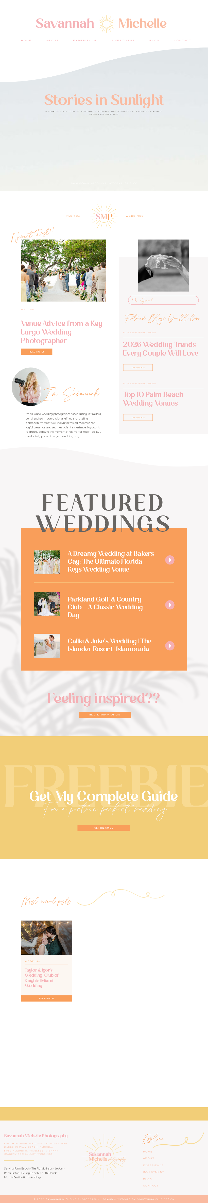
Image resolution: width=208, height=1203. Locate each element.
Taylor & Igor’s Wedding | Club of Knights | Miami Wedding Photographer (42, 980)
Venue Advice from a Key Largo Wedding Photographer (61, 332)
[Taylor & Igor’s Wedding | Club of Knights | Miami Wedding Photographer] (46, 938)
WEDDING (27, 309)
